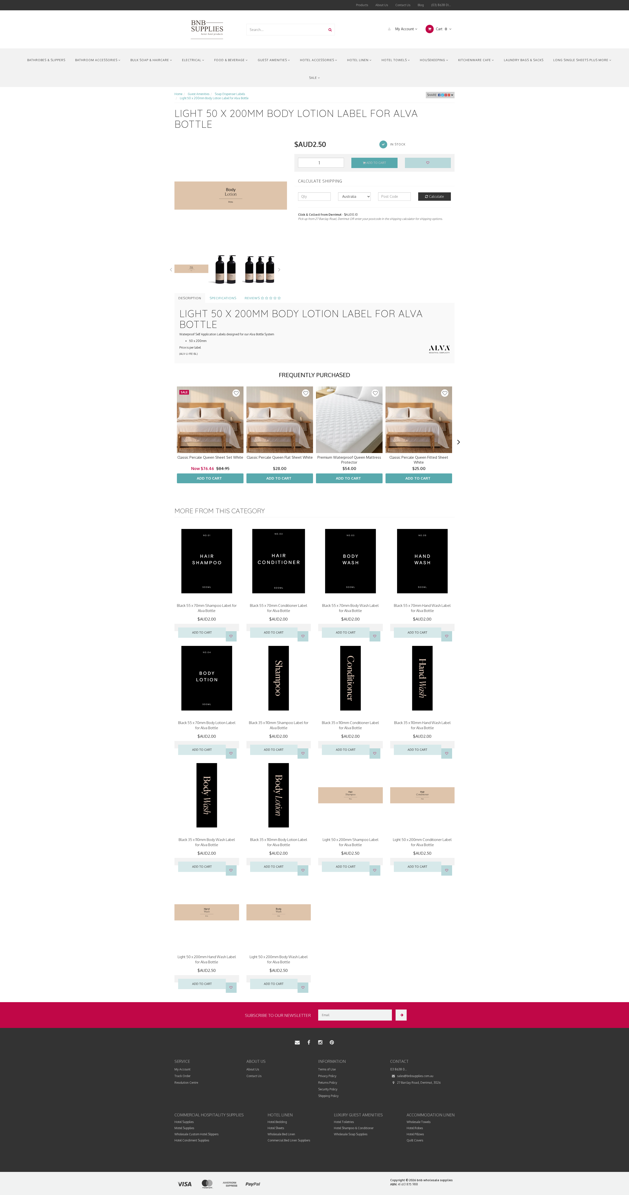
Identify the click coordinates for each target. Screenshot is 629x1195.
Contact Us (402, 5)
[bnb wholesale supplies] (207, 29)
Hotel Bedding (277, 1122)
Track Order (182, 1076)
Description (189, 298)
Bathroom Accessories (96, 60)
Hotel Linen (358, 60)
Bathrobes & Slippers (46, 60)
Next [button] (279, 268)
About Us (381, 5)
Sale (313, 78)
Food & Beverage (230, 60)
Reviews (253, 298)
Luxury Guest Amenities (358, 1114)
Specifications (223, 298)
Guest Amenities (273, 60)
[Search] (330, 29)
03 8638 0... (398, 1069)
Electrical (192, 60)
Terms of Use (327, 1069)
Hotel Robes (415, 1128)
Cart (441, 29)
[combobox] (286, 29)
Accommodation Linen (431, 1114)
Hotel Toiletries (344, 1122)
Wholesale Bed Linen (281, 1134)
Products (362, 5)
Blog (421, 5)
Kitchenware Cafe (475, 60)
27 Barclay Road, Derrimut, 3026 (418, 1082)
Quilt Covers (415, 1140)
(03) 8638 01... (441, 5)
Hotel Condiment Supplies (191, 1140)
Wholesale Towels (418, 1122)
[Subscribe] (401, 1015)
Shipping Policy (328, 1096)
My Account (404, 29)
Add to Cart (376, 163)
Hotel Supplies (184, 1122)
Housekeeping (433, 60)
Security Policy (327, 1089)
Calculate (436, 196)
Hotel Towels (395, 60)
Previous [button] (170, 268)
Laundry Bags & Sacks (523, 60)
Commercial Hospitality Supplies (209, 1114)
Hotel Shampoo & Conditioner (353, 1128)
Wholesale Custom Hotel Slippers (196, 1134)
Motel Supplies (184, 1128)
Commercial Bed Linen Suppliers (289, 1140)
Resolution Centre (186, 1082)
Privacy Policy (327, 1076)
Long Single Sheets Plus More (581, 60)
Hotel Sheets (276, 1128)
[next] (458, 442)
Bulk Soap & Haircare (150, 60)
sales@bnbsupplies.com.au (414, 1076)
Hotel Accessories (317, 60)
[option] (230, 195)
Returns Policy (327, 1082)
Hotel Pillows (415, 1134)
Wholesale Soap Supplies (350, 1134)
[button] (236, 393)
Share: (432, 95)
